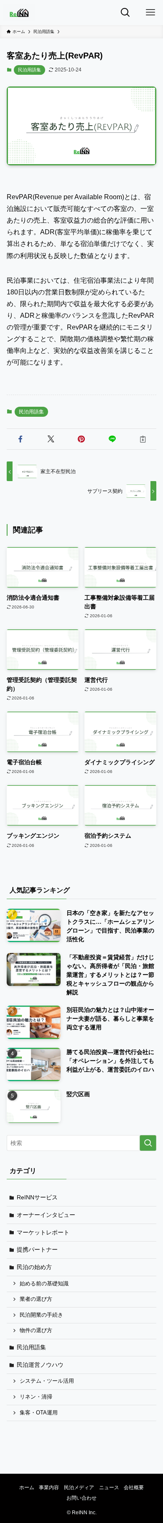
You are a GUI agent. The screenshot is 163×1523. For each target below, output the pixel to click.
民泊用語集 (29, 69)
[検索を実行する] (148, 1143)
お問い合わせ (81, 1497)
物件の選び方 (36, 1330)
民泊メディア (79, 1487)
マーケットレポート (43, 1232)
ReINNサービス (37, 1197)
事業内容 (49, 1487)
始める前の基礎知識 (44, 1284)
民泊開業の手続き (41, 1315)
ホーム (26, 1487)
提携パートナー (37, 1249)
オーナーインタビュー (46, 1214)
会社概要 (134, 1487)
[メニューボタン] (150, 12)
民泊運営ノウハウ (40, 1364)
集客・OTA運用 (39, 1413)
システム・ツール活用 (47, 1381)
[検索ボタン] (125, 12)
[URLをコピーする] (142, 439)
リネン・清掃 (36, 1397)
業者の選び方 (36, 1299)
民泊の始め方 (34, 1267)
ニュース (109, 1487)
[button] (20, 439)
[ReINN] (19, 12)
